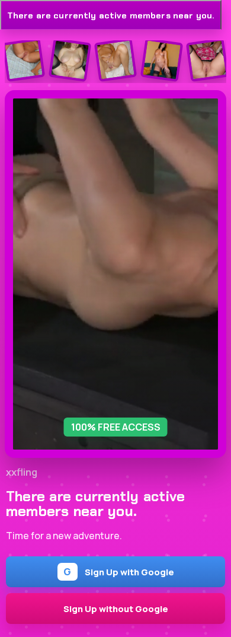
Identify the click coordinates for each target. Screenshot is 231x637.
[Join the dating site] (23, 60)
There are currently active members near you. (110, 15)
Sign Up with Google (118, 571)
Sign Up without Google (115, 608)
